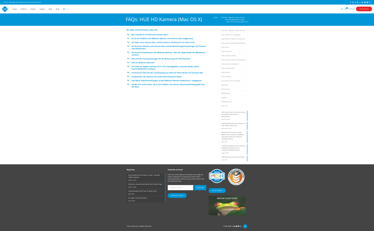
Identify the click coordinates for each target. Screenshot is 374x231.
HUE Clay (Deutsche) (227, 68)
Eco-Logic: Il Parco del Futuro (137, 198)
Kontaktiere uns (226, 102)
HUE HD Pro (225, 47)
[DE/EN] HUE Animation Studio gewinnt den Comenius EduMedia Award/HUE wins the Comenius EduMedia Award (233, 136)
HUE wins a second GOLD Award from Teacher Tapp (145, 184)
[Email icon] (367, 2)
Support (224, 97)
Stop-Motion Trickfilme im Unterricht (233, 39)
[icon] (365, 2)
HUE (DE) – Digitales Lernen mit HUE (233, 17)
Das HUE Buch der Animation (230, 81)
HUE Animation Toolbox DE (230, 64)
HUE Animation (226, 76)
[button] (171, 34)
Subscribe (200, 188)
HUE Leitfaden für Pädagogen (230, 35)
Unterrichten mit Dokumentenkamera (233, 43)
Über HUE (224, 106)
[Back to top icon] (245, 226)
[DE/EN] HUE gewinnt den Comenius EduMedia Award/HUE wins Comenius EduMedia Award (233, 148)
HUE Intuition (225, 72)
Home (216, 17)
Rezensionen (225, 89)
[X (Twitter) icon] (355, 2)
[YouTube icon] (360, 2)
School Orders (364, 9)
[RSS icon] (369, 2)
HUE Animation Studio (228, 56)
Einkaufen (224, 85)
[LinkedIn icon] (362, 2)
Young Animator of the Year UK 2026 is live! (142, 191)
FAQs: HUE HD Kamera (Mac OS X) (237, 22)
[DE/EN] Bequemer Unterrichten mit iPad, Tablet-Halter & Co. (233, 124)
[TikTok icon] (357, 2)
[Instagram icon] (352, 2)
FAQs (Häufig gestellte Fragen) (235, 20)
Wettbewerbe (225, 93)
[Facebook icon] (350, 2)
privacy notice (191, 179)
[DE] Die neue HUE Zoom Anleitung (233, 157)
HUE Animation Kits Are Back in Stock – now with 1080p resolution (144, 176)
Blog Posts (131, 170)
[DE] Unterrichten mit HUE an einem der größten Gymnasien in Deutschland (233, 114)
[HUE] (5, 9)
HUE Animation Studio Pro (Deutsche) (233, 60)
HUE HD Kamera (226, 51)
